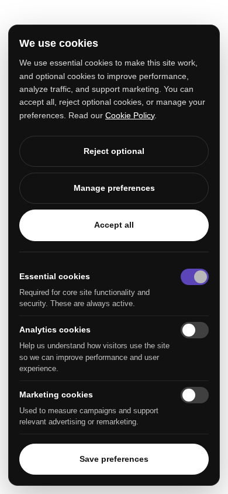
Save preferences (114, 459)
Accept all (114, 224)
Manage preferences (114, 188)
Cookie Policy (129, 115)
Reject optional (114, 151)
